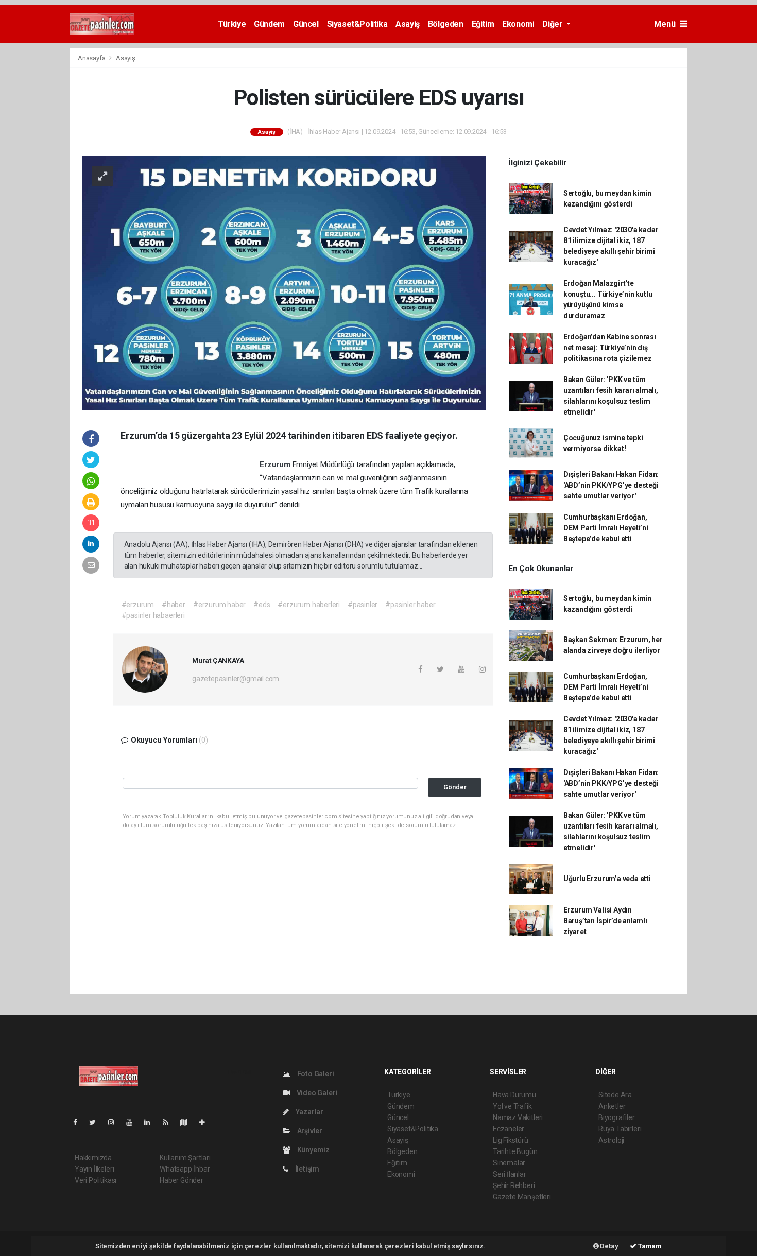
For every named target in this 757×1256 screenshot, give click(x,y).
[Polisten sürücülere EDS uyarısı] (284, 282)
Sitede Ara (615, 1095)
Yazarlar (308, 1112)
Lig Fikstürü (510, 1140)
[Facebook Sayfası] (79, 1122)
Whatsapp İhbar (185, 1169)
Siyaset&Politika (357, 24)
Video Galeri (316, 1093)
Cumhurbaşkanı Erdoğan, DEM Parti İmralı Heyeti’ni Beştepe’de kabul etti (605, 528)
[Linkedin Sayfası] (151, 1122)
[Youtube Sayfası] (133, 1122)
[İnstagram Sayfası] (115, 1122)
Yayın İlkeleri (94, 1169)
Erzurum (276, 464)
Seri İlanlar (509, 1174)
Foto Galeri (315, 1074)
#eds (261, 604)
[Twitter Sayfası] (96, 1122)
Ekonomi (518, 24)
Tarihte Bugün (515, 1151)
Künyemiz (313, 1150)
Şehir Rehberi (514, 1185)
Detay (608, 1246)
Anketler (611, 1106)
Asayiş (407, 24)
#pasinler (362, 604)
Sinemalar (509, 1163)
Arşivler (309, 1131)
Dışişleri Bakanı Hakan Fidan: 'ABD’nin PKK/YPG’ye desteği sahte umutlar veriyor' (611, 485)
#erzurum (138, 604)
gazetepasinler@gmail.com (235, 679)
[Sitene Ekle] (206, 1122)
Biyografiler (616, 1117)
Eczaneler (508, 1129)
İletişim (306, 1169)
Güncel (306, 24)
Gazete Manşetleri (522, 1197)
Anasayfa (92, 58)
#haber (173, 604)
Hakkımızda (93, 1158)
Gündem (269, 24)
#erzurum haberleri (309, 604)
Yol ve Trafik (512, 1106)
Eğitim (483, 24)
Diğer (553, 24)
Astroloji (611, 1140)
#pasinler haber (410, 604)
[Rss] (170, 1122)
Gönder (455, 787)
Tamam (649, 1246)
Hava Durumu (514, 1095)
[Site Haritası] (188, 1122)
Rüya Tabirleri (619, 1129)
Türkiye (232, 24)
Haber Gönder (181, 1180)
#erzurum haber (219, 604)
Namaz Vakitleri (518, 1117)
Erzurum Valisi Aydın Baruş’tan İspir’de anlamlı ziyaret (605, 921)
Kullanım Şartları (185, 1158)
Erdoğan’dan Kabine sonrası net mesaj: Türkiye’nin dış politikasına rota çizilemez (609, 348)
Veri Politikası (95, 1180)
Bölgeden (445, 24)
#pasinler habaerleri (153, 615)
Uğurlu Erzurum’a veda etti (607, 878)
